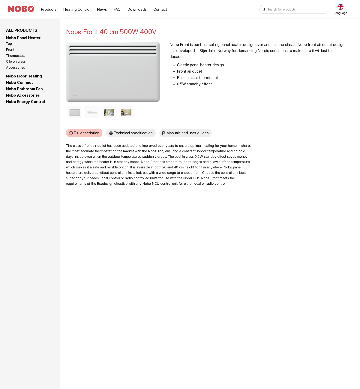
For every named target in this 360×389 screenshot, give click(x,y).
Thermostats (16, 56)
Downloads (137, 9)
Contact (160, 9)
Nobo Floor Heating (24, 76)
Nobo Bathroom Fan (24, 89)
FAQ (117, 9)
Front (10, 50)
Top (9, 44)
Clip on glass (16, 61)
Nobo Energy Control (25, 101)
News (102, 9)
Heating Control (76, 9)
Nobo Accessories (23, 95)
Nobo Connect (19, 82)
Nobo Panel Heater (23, 38)
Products (48, 9)
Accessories (15, 67)
